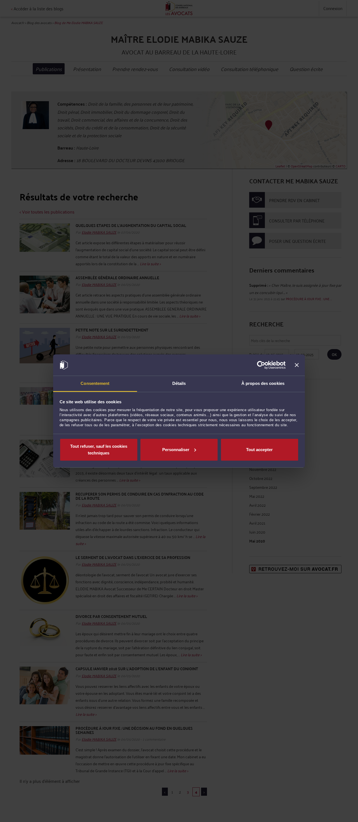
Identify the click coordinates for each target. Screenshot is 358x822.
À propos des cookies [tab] (262, 383)
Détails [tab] (179, 383)
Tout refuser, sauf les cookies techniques (98, 449)
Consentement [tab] (95, 383)
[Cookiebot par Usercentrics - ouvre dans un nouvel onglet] (261, 365)
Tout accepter (259, 449)
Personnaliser (175, 449)
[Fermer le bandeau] (297, 365)
